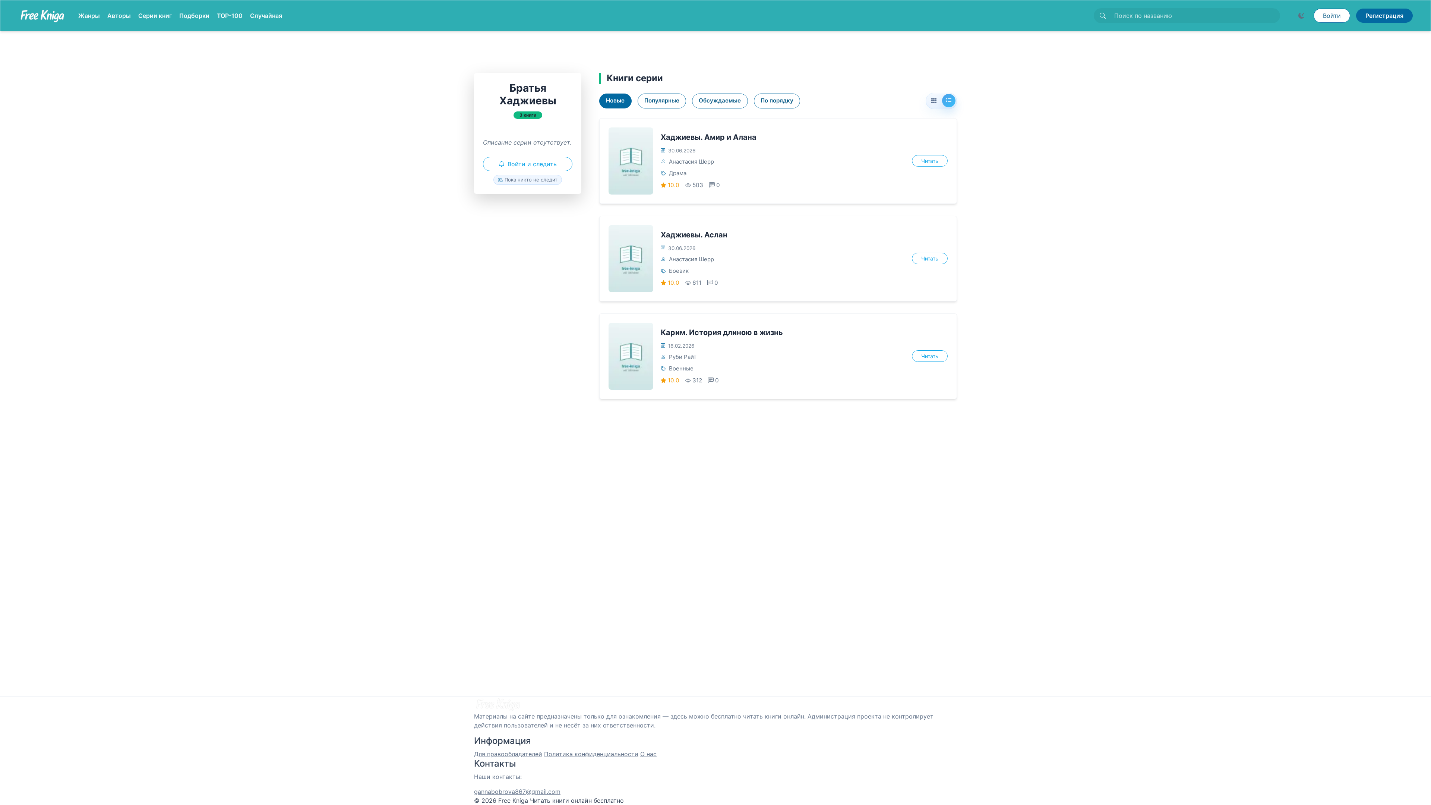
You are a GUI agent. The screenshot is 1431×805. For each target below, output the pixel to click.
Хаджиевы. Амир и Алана (708, 137)
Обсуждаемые (720, 100)
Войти (1332, 15)
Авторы (119, 15)
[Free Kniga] (42, 15)
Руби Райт (682, 356)
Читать (929, 161)
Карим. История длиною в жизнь (722, 332)
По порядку (777, 100)
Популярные (661, 100)
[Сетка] (934, 101)
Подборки (194, 15)
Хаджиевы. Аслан (694, 234)
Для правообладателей (508, 754)
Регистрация (1384, 15)
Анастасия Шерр (691, 161)
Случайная (266, 15)
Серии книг (155, 15)
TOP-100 (230, 15)
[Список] (948, 100)
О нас (648, 754)
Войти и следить (532, 164)
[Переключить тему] (1301, 15)
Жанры (89, 15)
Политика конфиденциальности (591, 754)
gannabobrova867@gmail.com (517, 791)
